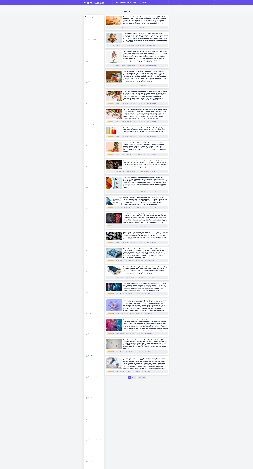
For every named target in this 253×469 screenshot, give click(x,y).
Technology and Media (152, 207)
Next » (144, 377)
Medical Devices (151, 260)
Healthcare (150, 313)
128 (140, 377)
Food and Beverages (152, 45)
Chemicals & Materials (153, 27)
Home (85, 6)
